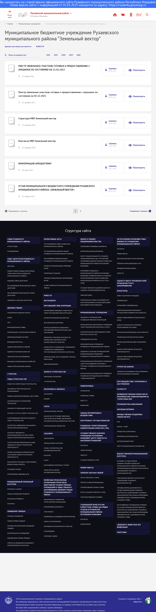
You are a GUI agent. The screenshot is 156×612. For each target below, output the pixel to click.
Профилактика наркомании (129, 404)
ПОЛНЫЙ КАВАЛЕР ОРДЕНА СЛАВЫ (92, 487)
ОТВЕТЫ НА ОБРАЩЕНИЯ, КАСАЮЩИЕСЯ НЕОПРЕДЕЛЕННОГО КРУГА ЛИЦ (20, 544)
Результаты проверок (15, 499)
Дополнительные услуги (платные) (130, 258)
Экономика (48, 394)
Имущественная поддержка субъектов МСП (129, 415)
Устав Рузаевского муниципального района (58, 286)
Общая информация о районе (18, 347)
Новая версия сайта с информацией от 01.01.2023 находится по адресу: (78, 4)
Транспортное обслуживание (18, 357)
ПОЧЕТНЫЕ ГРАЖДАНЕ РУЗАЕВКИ (91, 497)
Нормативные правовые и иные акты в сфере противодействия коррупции (58, 312)
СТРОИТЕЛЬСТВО (50, 381)
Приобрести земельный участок (19, 408)
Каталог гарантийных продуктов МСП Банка (131, 319)
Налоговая (122, 532)
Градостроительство (17, 379)
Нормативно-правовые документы (93, 246)
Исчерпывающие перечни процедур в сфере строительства (21, 419)
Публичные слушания (52, 273)
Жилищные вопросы (15, 342)
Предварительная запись (126, 268)
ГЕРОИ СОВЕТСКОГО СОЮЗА (89, 477)
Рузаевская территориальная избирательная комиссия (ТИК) (94, 427)
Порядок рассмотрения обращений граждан (20, 527)
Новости (48, 295)
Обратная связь (86, 295)
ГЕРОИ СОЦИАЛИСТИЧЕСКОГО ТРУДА (93, 492)
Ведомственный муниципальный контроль (132, 455)
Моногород (122, 291)
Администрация (14, 308)
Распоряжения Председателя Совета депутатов (21, 294)
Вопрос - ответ (122, 427)
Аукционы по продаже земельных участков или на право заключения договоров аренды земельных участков (59, 418)
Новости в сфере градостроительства (21, 384)
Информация (85, 524)
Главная (10, 24)
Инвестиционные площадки (128, 296)
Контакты (11, 504)
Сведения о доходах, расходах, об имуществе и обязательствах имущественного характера (57, 339)
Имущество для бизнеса (126, 431)
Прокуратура (85, 391)
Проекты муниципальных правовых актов (57, 267)
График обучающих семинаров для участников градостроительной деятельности (20, 454)
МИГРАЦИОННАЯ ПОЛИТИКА (53, 443)
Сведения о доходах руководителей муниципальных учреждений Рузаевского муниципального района (95, 354)
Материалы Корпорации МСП (127, 436)
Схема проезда (86, 450)
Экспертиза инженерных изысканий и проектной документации (21, 426)
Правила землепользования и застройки (23, 396)
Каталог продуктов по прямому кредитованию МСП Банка (129, 326)
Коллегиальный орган (125, 441)
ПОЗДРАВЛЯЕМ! (49, 531)
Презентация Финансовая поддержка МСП (131, 343)
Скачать (113, 69)
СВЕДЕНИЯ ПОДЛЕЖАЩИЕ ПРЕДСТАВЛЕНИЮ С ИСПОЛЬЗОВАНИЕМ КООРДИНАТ (132, 373)
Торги (46, 406)
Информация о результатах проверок (21, 332)
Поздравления (12, 251)
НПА (118, 422)
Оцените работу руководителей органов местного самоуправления (131, 283)
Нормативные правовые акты (18, 474)
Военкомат (84, 405)
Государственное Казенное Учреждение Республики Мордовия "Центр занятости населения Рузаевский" (93, 437)
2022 (48, 55)
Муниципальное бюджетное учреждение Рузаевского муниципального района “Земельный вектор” (96, 376)
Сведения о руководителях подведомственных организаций (93, 318)
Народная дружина (125, 409)
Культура (47, 455)
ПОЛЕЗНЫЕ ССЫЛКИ (50, 536)
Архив (9, 317)
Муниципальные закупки (53, 411)
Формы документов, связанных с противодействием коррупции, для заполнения (57, 330)
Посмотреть (139, 70)
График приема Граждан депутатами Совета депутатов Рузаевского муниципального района (20, 273)
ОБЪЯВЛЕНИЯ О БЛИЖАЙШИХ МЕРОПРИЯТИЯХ (59, 516)
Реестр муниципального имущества (130, 446)
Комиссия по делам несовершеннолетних (52, 471)
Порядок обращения (15, 516)
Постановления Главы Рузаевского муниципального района (57, 245)
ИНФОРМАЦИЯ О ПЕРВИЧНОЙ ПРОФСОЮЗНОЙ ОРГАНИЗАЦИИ (55, 501)
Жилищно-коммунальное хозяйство (21, 361)
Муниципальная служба (16, 327)
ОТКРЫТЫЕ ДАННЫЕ (125, 367)
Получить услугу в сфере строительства (22, 413)
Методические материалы (53, 323)
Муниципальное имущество (54, 426)
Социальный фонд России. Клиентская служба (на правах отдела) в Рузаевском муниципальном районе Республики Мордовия (94, 510)
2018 (78, 55)
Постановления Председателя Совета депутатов (21, 287)
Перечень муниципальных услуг (129, 263)
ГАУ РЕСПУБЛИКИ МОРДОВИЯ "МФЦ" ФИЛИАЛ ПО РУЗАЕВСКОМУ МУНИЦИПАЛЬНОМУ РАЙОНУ (131, 241)
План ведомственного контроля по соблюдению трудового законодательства (131, 480)
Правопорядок (86, 386)
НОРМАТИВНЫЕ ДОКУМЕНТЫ (53, 507)
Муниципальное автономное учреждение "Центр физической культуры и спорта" (96, 326)
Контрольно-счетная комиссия (95, 420)
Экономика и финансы (54, 389)
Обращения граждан (16, 511)
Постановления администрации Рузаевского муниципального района (58, 252)
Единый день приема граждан (18, 538)
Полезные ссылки (14, 469)
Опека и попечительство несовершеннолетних (53, 449)
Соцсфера (48, 433)
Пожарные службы (87, 396)
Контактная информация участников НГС (133, 332)
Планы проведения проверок (18, 494)
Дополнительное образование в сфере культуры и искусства (95, 333)
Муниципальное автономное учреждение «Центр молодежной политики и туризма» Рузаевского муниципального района (96, 364)
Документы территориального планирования (19, 390)
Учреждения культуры (88, 339)
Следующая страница (138, 211)
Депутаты (11, 266)
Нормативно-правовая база (127, 305)
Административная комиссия (18, 352)
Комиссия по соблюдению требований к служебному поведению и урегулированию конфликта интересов (59, 349)
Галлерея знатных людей (91, 473)
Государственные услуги (89, 460)
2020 (63, 55)
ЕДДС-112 (84, 400)
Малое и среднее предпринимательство (90, 240)
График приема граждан (16, 521)
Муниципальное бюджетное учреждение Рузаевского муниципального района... (76, 24)
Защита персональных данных (19, 366)
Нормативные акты (53, 239)
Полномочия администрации (18, 313)
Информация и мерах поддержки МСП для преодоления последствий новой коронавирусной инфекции (95, 302)
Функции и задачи (14, 489)
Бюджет (47, 399)
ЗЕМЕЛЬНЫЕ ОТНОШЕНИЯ (52, 377)
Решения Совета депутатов (17, 281)
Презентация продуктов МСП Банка (130, 337)
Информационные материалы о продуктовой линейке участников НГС (131, 311)
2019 (71, 55)
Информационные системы (17, 337)
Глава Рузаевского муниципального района (18, 240)
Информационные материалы (91, 251)
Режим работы (87, 468)
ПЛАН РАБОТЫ (48, 512)
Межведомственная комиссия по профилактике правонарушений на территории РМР (133, 396)
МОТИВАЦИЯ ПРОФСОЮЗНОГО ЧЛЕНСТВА (58, 526)
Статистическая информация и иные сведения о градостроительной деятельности (21, 445)
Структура (11, 374)
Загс (8, 322)
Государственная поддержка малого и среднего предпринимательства (95, 289)
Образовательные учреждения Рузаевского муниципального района (95, 345)
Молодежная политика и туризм (56, 465)
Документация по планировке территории (19, 402)
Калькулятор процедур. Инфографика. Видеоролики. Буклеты (22, 463)
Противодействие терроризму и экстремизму (132, 382)
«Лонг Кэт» (137, 602)
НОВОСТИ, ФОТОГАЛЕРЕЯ (52, 521)
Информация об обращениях (18, 533)
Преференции (122, 300)
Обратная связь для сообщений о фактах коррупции (59, 358)
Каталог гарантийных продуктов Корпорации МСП (129, 350)
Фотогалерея (50, 300)
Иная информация (51, 364)
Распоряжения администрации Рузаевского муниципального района (58, 260)
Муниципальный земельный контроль (20, 483)
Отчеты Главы (12, 246)
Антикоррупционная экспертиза (56, 318)
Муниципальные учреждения (29, 24)
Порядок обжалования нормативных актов (58, 279)
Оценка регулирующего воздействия (91, 414)
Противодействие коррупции (57, 306)
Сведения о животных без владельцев (129, 526)
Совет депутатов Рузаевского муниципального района (20, 260)
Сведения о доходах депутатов (19, 300)
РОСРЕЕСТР (121, 389)
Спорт (46, 460)
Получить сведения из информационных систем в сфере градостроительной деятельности (20, 435)
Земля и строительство (55, 372)
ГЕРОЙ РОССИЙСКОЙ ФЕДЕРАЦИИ (91, 482)
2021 (56, 55)
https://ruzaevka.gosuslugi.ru (127, 5)
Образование (49, 438)
